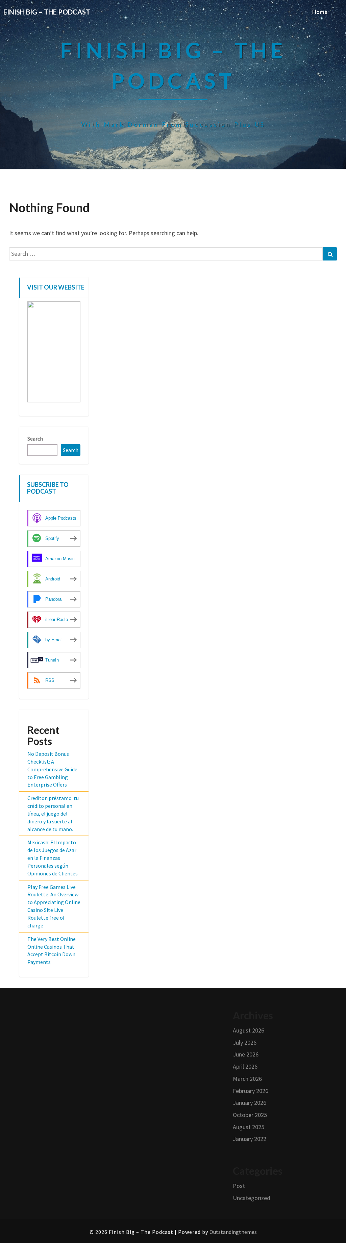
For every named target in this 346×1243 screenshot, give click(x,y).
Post (239, 1186)
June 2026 (245, 1054)
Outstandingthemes (233, 1231)
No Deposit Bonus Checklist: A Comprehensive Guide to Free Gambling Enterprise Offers (52, 769)
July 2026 (244, 1042)
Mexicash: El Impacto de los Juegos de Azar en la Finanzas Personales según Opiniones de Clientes (52, 857)
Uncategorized (251, 1198)
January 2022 (249, 1139)
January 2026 (249, 1103)
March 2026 (247, 1079)
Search (35, 438)
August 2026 (248, 1030)
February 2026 (250, 1091)
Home (319, 11)
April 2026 (245, 1066)
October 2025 (250, 1115)
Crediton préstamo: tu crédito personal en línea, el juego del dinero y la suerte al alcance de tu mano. (53, 813)
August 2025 (248, 1127)
